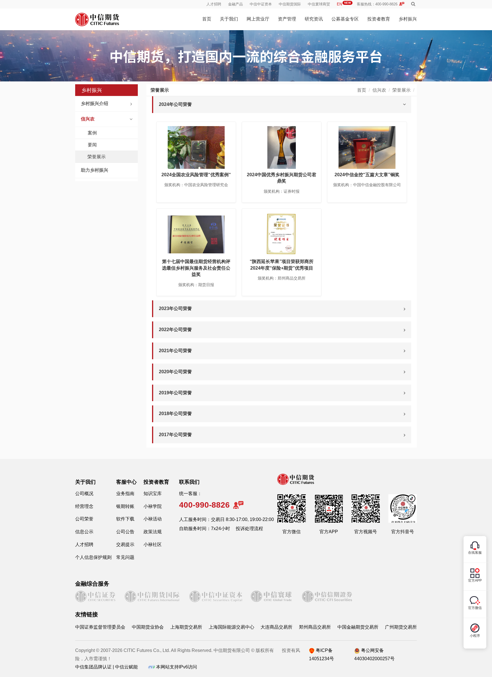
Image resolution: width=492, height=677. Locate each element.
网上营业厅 (258, 19)
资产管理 (287, 19)
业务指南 (125, 493)
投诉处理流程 (249, 528)
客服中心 (126, 482)
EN (344, 4)
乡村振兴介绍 (94, 103)
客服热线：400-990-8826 (377, 4)
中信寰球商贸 (319, 4)
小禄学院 (153, 506)
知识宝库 (153, 493)
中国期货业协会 (148, 627)
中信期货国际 (290, 4)
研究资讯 (314, 19)
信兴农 (88, 118)
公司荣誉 (84, 518)
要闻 (92, 144)
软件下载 (125, 518)
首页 (206, 19)
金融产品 (235, 4)
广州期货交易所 (401, 627)
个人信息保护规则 (93, 557)
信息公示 (84, 531)
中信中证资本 (261, 4)
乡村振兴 (408, 19)
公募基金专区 (345, 19)
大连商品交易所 (276, 627)
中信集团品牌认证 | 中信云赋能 (106, 666)
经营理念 (84, 506)
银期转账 (125, 506)
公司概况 (84, 493)
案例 (92, 132)
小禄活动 (153, 518)
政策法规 (153, 531)
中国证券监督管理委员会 (100, 627)
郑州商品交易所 (315, 627)
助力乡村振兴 (94, 170)
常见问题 (125, 557)
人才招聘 (213, 4)
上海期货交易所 (186, 627)
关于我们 (229, 19)
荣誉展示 (96, 156)
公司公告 (125, 531)
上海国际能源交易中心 (231, 627)
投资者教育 (378, 19)
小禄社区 (153, 544)
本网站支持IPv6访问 (176, 666)
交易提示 (125, 544)
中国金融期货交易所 (357, 627)
